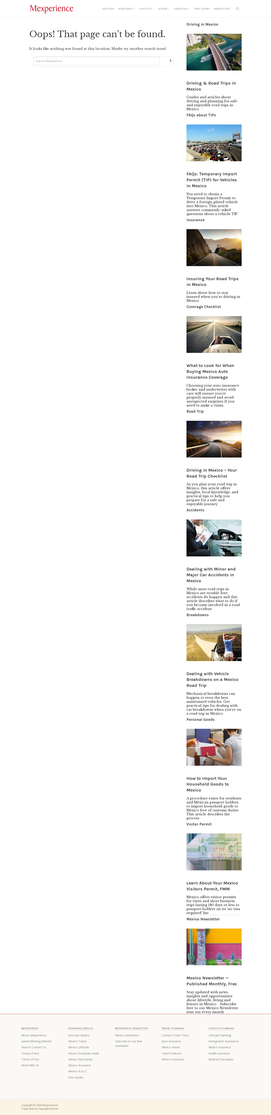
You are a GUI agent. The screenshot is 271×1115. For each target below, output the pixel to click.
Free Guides (202, 8)
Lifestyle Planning (220, 1035)
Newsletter (222, 8)
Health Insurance (219, 1053)
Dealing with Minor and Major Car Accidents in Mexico (211, 575)
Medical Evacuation (221, 1059)
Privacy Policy (30, 1053)
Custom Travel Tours (175, 1035)
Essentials (181, 8)
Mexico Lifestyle (78, 1047)
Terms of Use (30, 1059)
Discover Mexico (79, 1035)
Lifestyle (145, 8)
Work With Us (30, 1065)
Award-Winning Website (36, 1041)
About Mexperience (33, 1035)
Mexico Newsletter (127, 1035)
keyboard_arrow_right (170, 60)
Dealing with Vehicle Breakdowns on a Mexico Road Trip (212, 679)
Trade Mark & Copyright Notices (39, 1108)
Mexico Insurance (79, 1065)
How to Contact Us (33, 1047)
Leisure (163, 8)
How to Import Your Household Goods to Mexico (207, 784)
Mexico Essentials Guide (83, 1053)
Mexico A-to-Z (77, 1071)
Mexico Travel (77, 1041)
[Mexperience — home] (51, 8)
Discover (108, 8)
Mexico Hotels (171, 1047)
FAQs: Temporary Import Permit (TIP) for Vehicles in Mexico (211, 179)
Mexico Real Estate (80, 1059)
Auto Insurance (171, 1041)
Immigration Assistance (224, 1041)
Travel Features (172, 1053)
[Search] (238, 8)
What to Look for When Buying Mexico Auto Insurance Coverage (210, 371)
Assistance (126, 8)
